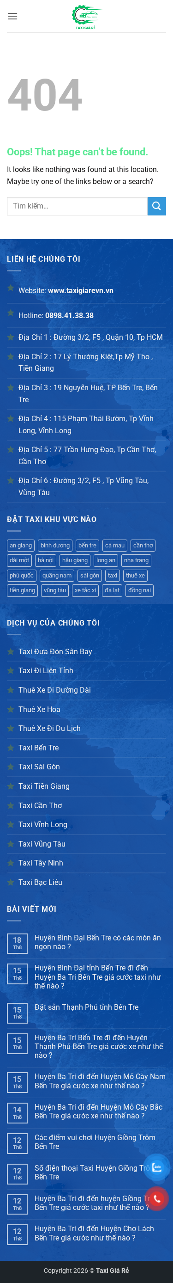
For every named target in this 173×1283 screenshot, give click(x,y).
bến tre (87, 545)
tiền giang (22, 590)
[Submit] (157, 206)
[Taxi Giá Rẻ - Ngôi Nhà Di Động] (87, 16)
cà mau (115, 545)
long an (105, 560)
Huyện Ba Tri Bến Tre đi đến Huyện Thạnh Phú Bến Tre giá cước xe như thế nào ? (99, 1046)
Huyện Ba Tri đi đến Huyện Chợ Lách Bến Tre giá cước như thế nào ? (94, 1233)
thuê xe (135, 575)
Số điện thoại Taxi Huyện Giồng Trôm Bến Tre (95, 1172)
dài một (19, 560)
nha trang (136, 560)
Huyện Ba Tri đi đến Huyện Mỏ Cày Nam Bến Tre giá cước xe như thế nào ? (100, 1081)
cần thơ (143, 545)
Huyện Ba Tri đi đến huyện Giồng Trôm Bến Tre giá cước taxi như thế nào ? (98, 1203)
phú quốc (22, 575)
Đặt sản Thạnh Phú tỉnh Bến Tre (86, 1007)
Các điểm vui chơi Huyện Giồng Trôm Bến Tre (95, 1142)
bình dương (55, 545)
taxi (112, 575)
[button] (12, 16)
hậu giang (75, 560)
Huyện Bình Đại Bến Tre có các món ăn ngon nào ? (98, 942)
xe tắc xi (85, 590)
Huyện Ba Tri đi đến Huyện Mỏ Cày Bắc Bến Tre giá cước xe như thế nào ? (98, 1111)
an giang (21, 545)
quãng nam (57, 575)
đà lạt (112, 590)
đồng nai (139, 590)
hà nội (46, 560)
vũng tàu (55, 590)
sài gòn (89, 575)
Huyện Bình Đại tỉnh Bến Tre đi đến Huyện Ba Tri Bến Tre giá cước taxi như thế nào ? (98, 977)
